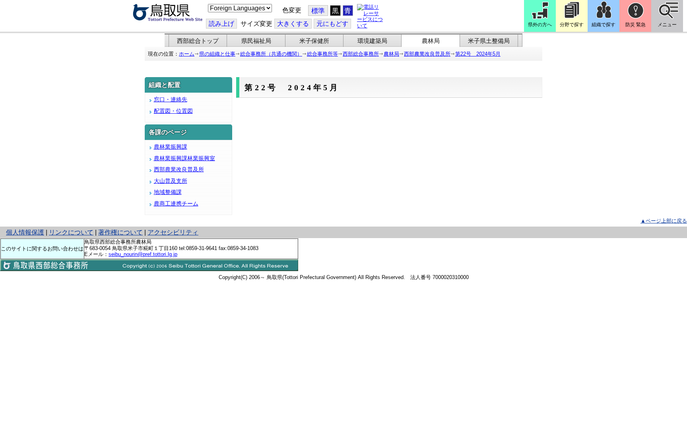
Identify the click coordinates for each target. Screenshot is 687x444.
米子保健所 (314, 41)
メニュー (667, 24)
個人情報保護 (25, 232)
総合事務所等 (322, 54)
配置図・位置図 (173, 111)
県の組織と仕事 (217, 54)
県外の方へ (540, 24)
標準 (318, 11)
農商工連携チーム (176, 203)
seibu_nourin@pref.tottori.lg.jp (143, 254)
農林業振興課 (170, 146)
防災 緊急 (635, 24)
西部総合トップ (198, 41)
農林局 (431, 41)
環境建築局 (372, 41)
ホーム (186, 54)
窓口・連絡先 (170, 99)
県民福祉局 (256, 41)
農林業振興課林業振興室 (184, 158)
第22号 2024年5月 (478, 54)
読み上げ (221, 23)
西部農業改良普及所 (427, 54)
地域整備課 (168, 192)
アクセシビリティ (172, 232)
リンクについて (71, 232)
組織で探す (603, 24)
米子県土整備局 (489, 41)
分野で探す (572, 24)
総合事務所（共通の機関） (271, 54)
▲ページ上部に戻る (663, 221)
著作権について (120, 232)
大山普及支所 (170, 181)
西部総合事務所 (361, 54)
